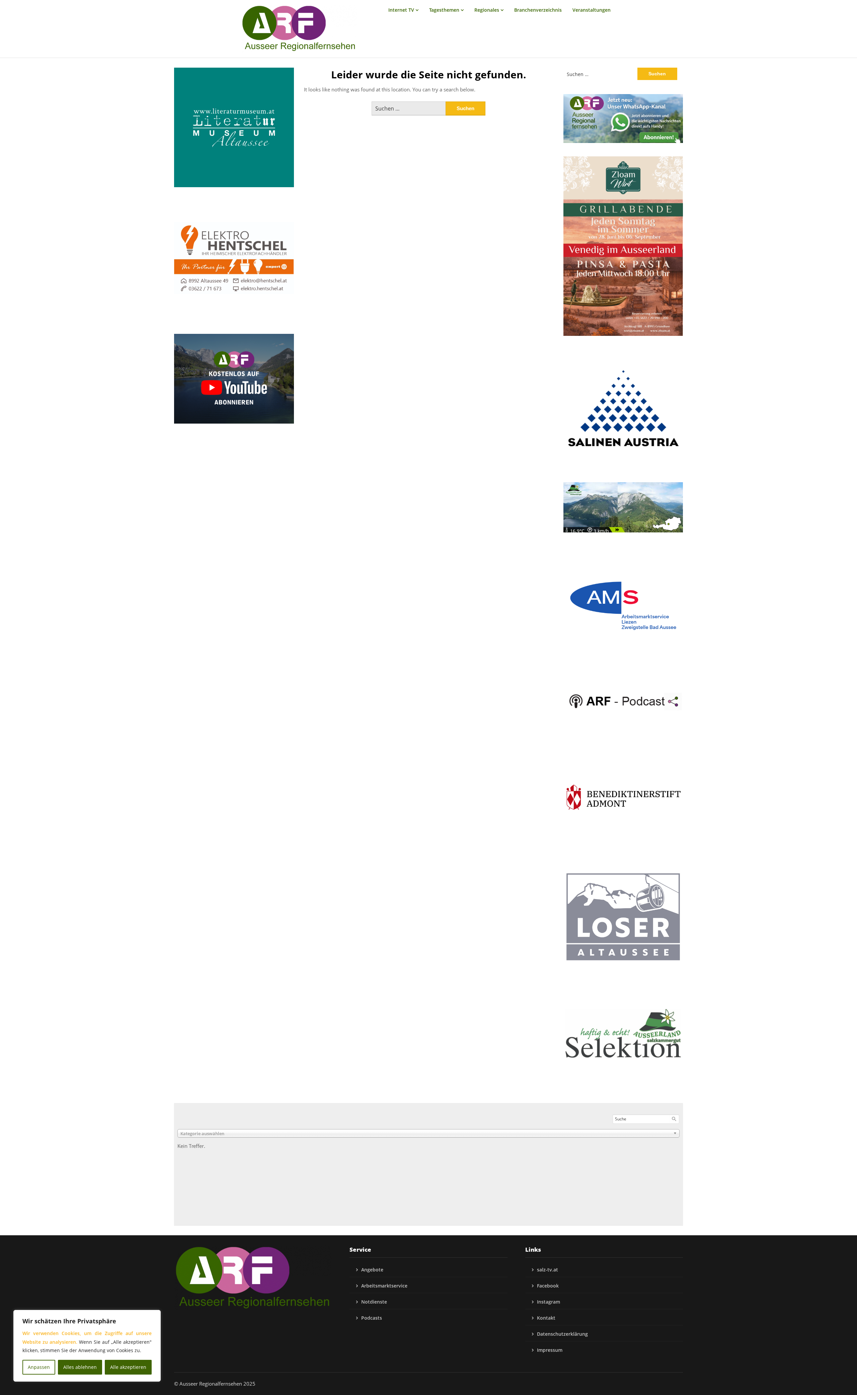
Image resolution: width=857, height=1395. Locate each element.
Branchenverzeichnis (538, 10)
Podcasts (371, 1318)
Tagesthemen (444, 10)
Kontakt (546, 1318)
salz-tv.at (547, 1269)
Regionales (486, 10)
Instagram (548, 1302)
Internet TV (401, 10)
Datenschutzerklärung (562, 1334)
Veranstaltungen (591, 10)
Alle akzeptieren (128, 1367)
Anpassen (39, 1367)
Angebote (372, 1269)
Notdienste (374, 1302)
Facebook (548, 1285)
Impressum (549, 1350)
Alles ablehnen (80, 1367)
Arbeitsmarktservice (384, 1285)
